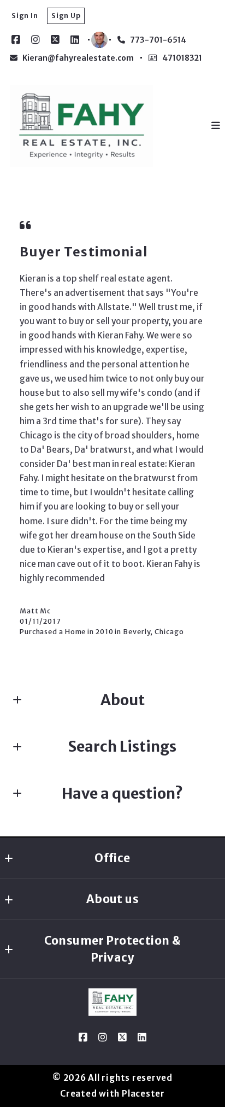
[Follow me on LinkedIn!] (75, 40)
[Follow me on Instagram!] (35, 40)
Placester (143, 1093)
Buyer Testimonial (83, 252)
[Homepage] (81, 126)
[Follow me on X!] (55, 40)
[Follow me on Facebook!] (16, 40)
